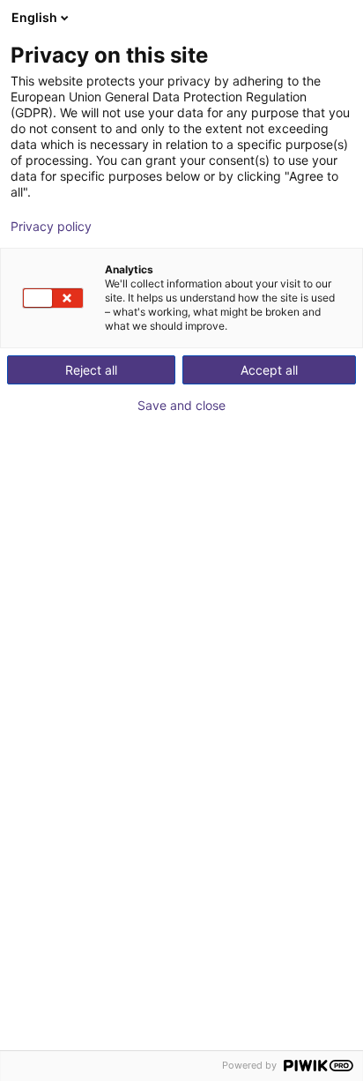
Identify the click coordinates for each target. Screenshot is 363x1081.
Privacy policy (51, 227)
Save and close (181, 406)
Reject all (91, 369)
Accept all (269, 369)
